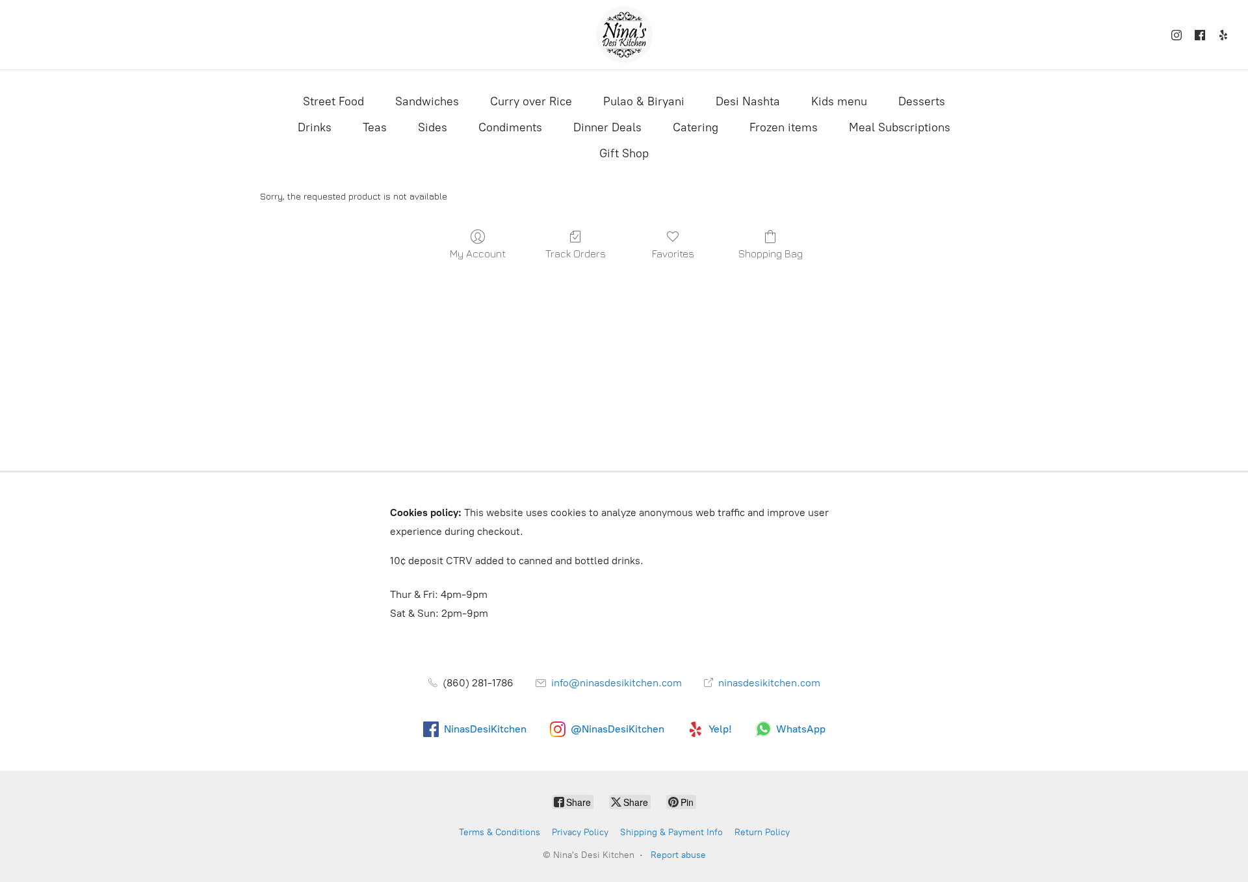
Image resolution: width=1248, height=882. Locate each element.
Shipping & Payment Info (671, 832)
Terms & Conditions (499, 832)
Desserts (921, 101)
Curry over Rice (531, 101)
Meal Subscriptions (899, 127)
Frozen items (783, 127)
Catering (695, 127)
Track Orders (575, 253)
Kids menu (839, 101)
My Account (478, 253)
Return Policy (762, 832)
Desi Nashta (748, 101)
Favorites (673, 253)
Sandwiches (427, 101)
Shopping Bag (770, 253)
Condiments (510, 127)
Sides (432, 127)
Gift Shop (624, 153)
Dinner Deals (607, 127)
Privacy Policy (580, 832)
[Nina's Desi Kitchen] (624, 34)
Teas (375, 127)
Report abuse (678, 855)
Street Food (333, 101)
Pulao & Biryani (643, 101)
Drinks (315, 127)
